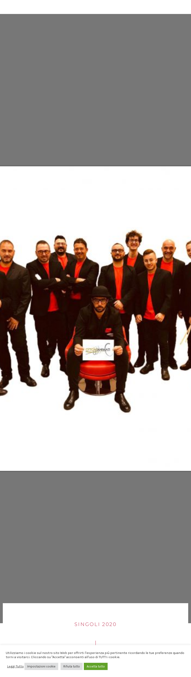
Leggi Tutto (15, 666)
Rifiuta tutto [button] (71, 666)
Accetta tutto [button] (96, 666)
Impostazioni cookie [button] (41, 666)
